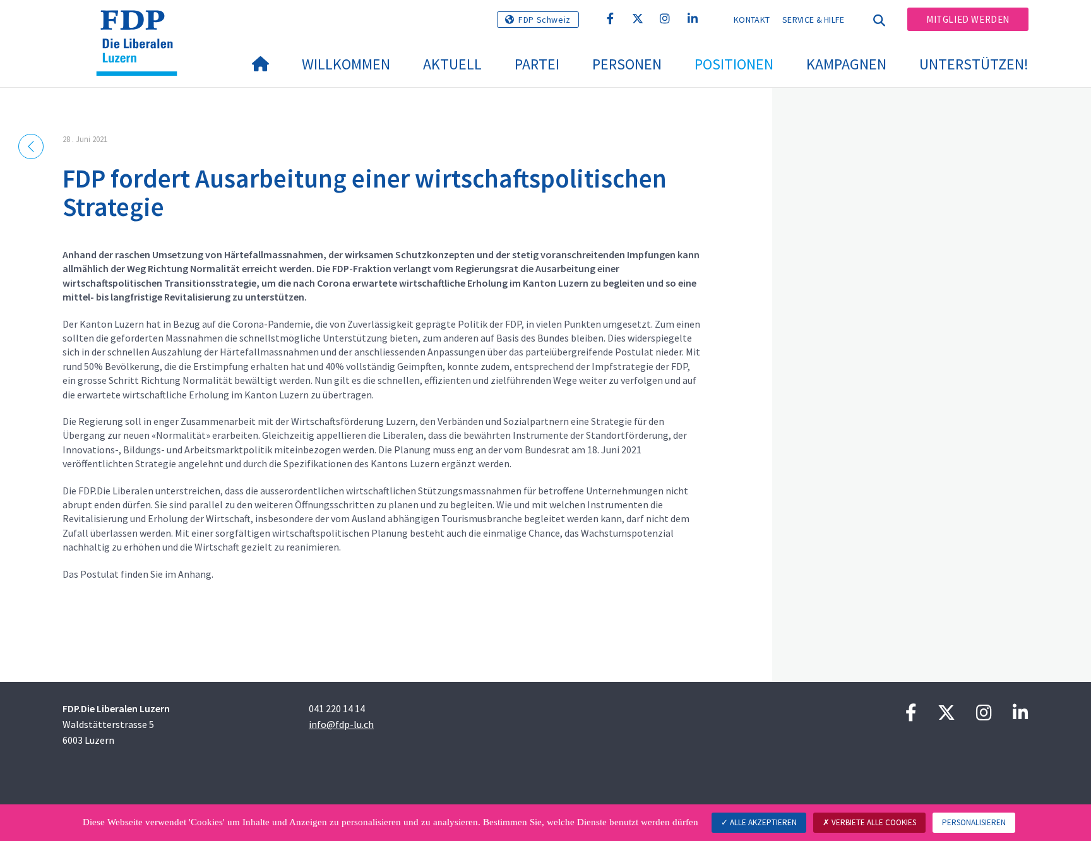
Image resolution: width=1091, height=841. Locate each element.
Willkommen (346, 64)
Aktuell (452, 64)
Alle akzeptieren (762, 822)
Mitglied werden (968, 19)
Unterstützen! (973, 64)
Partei (537, 64)
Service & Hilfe (813, 19)
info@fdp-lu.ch (341, 724)
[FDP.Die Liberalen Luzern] (141, 26)
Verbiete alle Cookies (873, 822)
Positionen (734, 64)
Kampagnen (846, 64)
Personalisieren (974, 822)
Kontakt (752, 19)
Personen (627, 64)
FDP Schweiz (544, 19)
